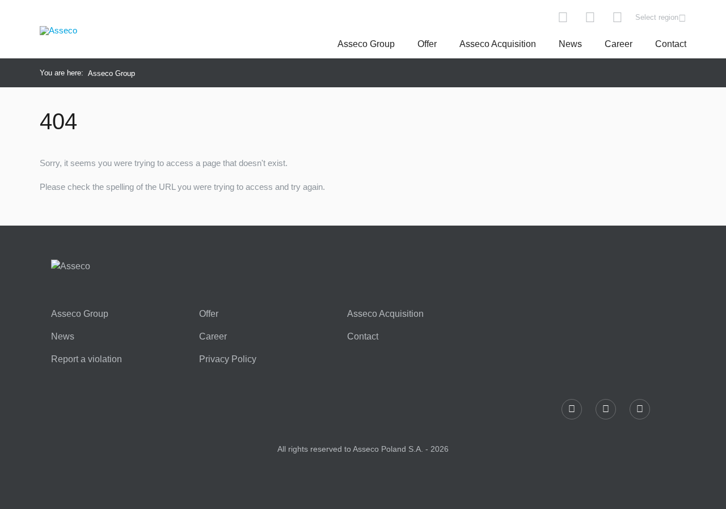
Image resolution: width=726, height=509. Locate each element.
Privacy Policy (227, 359)
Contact (670, 44)
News (570, 44)
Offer (427, 44)
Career (618, 44)
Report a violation (86, 359)
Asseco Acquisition (497, 44)
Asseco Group (366, 44)
